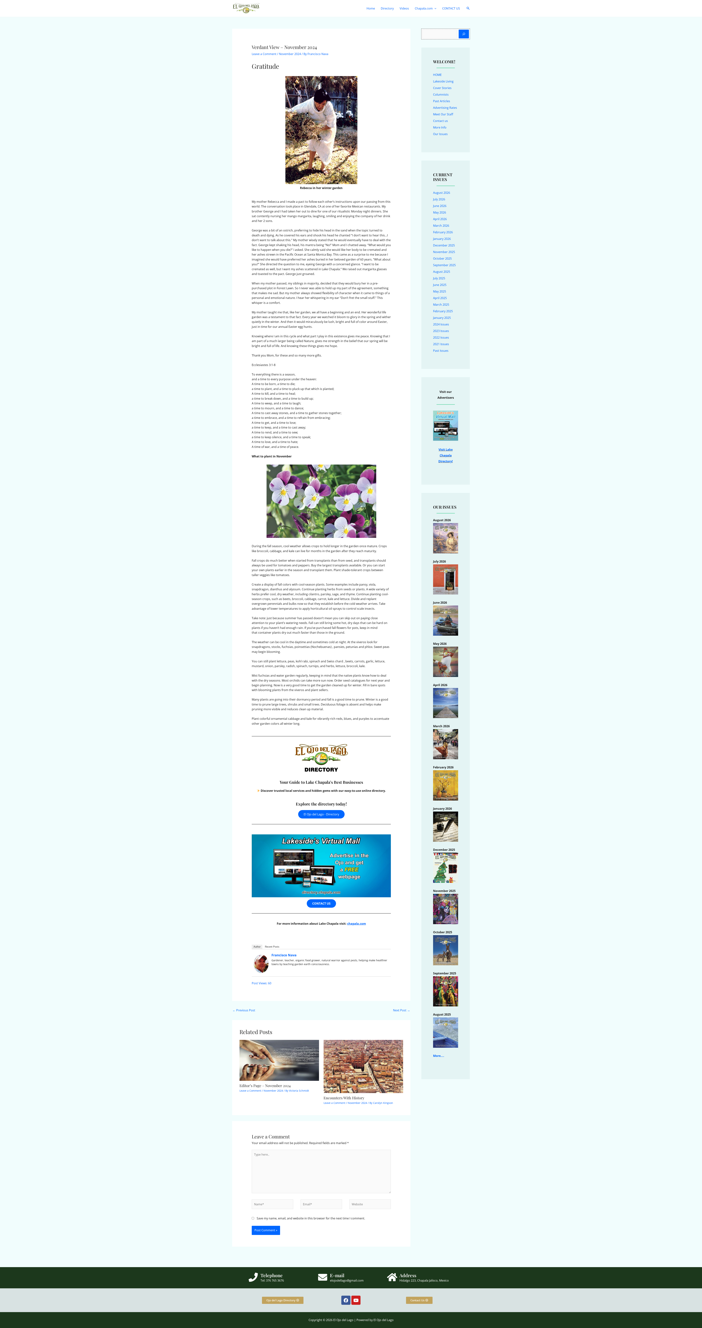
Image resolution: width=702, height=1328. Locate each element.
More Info (439, 127)
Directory (387, 8)
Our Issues (440, 134)
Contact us (440, 121)
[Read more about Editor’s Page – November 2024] (279, 1060)
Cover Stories (442, 88)
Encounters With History (344, 1097)
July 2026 (439, 199)
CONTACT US (451, 8)
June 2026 (439, 206)
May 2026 (439, 212)
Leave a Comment (264, 54)
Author (257, 946)
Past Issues (440, 351)
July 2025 (439, 278)
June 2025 (439, 285)
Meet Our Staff (443, 114)
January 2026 (442, 239)
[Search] (464, 34)
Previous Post (244, 1010)
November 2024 (290, 54)
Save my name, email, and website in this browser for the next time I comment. (311, 1218)
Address (407, 1275)
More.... (438, 1056)
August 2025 (441, 272)
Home (371, 8)
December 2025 (444, 245)
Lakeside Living (443, 81)
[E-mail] (322, 1277)
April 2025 (440, 298)
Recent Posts (272, 946)
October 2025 (442, 258)
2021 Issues (441, 344)
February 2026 (443, 232)
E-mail (337, 1275)
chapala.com (356, 924)
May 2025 (439, 291)
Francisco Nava (284, 955)
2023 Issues (441, 331)
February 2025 (443, 311)
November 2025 (444, 252)
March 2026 (441, 226)
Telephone (272, 1275)
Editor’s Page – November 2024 (265, 1085)
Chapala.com (424, 8)
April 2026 (440, 219)
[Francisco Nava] (261, 963)
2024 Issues (441, 324)
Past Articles (441, 101)
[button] (434, 8)
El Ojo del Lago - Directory (321, 814)
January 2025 (442, 318)
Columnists (441, 95)
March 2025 (441, 305)
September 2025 (444, 265)
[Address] (392, 1277)
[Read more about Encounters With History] (363, 1066)
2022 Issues (441, 337)
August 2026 (441, 193)
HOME (437, 75)
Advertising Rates (445, 108)
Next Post (401, 1010)
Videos (404, 8)
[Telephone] (253, 1277)
